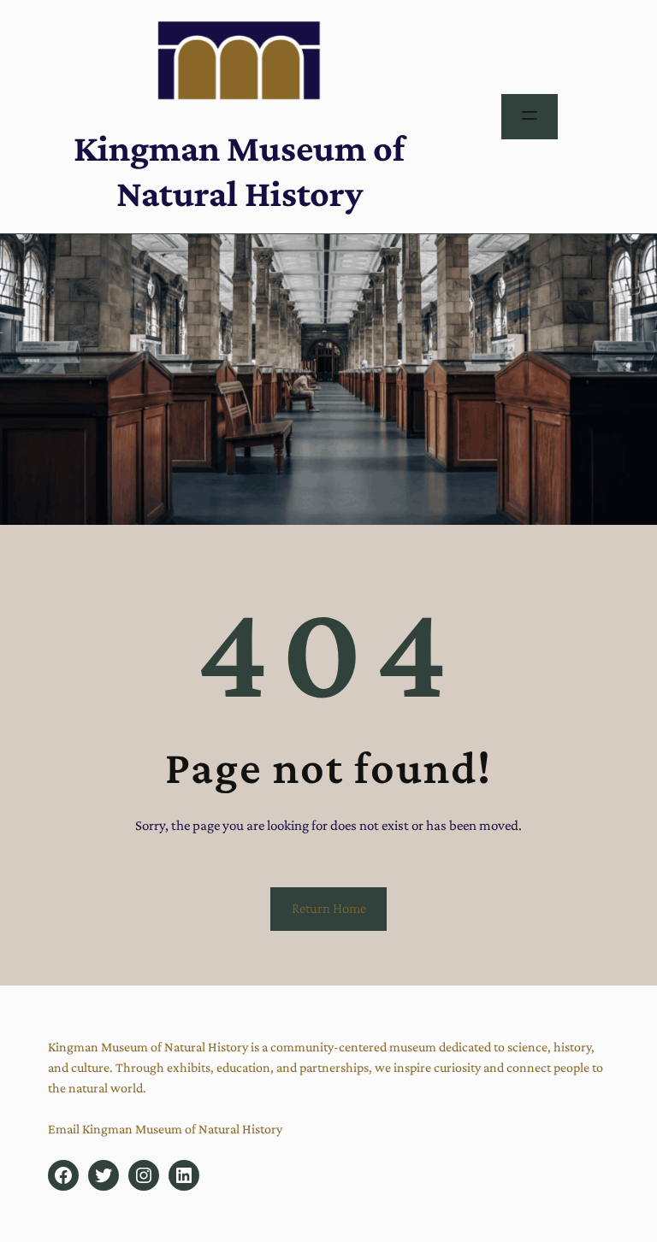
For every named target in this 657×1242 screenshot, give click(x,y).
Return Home (329, 908)
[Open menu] (529, 116)
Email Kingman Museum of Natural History (165, 1128)
